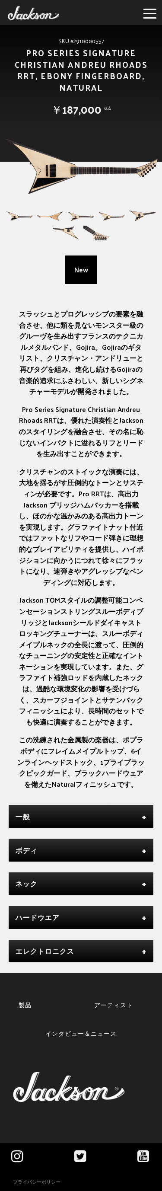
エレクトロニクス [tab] (45, 951)
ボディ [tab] (27, 850)
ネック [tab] (27, 883)
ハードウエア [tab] (38, 917)
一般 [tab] (23, 816)
